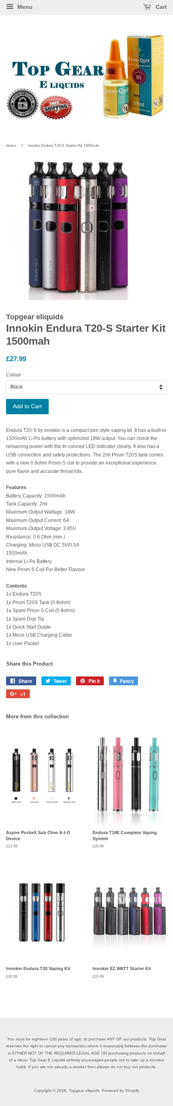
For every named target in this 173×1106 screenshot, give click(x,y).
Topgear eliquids (84, 1090)
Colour (13, 375)
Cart (160, 7)
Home (11, 146)
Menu (24, 7)
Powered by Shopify (120, 1090)
